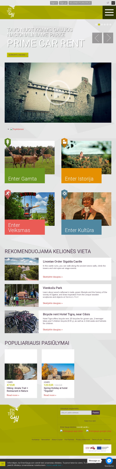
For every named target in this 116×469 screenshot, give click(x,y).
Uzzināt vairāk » (83, 427)
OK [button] (3, 464)
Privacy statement (83, 440)
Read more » (13, 395)
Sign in (54, 3)
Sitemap (107, 440)
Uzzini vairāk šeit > (54, 465)
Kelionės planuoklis (80, 3)
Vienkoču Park (52, 288)
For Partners (69, 440)
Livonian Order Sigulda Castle (62, 261)
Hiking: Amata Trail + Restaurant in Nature (17, 389)
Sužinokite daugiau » (17, 55)
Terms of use (97, 440)
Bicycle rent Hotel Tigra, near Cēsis (66, 314)
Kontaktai (35, 440)
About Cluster (57, 440)
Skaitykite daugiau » (53, 276)
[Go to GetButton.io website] (109, 466)
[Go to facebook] (109, 460)
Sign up (63, 3)
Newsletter (45, 440)
